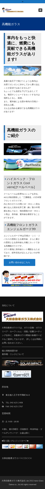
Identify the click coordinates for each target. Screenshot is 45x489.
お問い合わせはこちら (19, 262)
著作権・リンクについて (13, 354)
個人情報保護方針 (10, 350)
